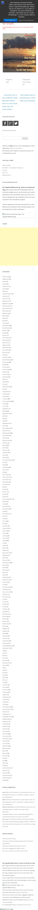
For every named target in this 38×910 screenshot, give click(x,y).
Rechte (4, 619)
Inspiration (5, 482)
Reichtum (5, 624)
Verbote (4, 712)
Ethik (3, 379)
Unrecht (4, 699)
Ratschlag (5, 616)
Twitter (15, 123)
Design (4, 333)
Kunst (4, 521)
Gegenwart (5, 413)
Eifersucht (5, 343)
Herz (3, 462)
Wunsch (4, 756)
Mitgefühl (5, 555)
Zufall (4, 765)
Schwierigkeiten (7, 646)
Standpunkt (6, 663)
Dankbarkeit (6, 328)
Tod (3, 682)
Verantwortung (7, 709)
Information (6, 477)
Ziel (3, 763)
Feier (3, 384)
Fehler (4, 382)
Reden (4, 621)
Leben (4, 531)
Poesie (4, 602)
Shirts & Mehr (6, 165)
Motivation (5, 563)
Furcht (4, 406)
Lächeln (4, 526)
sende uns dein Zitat (16, 148)
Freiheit (4, 394)
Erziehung (5, 377)
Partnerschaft (6, 587)
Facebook (4, 123)
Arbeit (4, 289)
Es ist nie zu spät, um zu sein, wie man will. (15, 851)
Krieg (3, 511)
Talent (4, 677)
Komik (4, 497)
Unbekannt (5, 697)
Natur (4, 572)
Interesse (5, 484)
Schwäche (5, 643)
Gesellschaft (6, 433)
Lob (3, 543)
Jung (3, 487)
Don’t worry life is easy (9, 839)
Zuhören (5, 770)
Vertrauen (5, 736)
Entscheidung (6, 360)
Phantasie (5, 597)
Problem (5, 609)
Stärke (4, 665)
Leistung (5, 536)
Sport (4, 658)
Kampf (4, 489)
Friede (4, 404)
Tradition (5, 685)
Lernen (4, 538)
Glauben (4, 443)
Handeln (5, 453)
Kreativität (5, 509)
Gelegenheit (6, 423)
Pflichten (5, 594)
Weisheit (5, 748)
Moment (5, 560)
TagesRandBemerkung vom (17, 28)
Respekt (4, 631)
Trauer (4, 687)
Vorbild (4, 741)
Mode (4, 558)
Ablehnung (5, 277)
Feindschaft (5, 387)
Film (3, 389)
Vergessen (5, 721)
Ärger (4, 291)
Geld (3, 421)
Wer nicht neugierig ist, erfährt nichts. (13, 848)
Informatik (5, 475)
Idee (3, 472)
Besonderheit (6, 308)
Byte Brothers (6, 175)
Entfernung (5, 357)
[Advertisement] (19, 247)
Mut (3, 567)
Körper (4, 501)
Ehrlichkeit (5, 340)
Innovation (5, 479)
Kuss (3, 523)
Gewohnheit (6, 440)
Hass (3, 455)
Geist (3, 416)
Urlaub (4, 702)
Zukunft (4, 773)
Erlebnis (4, 372)
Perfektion (5, 589)
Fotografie (5, 391)
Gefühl (4, 411)
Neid (3, 575)
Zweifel (4, 780)
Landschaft (5, 528)
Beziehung (5, 313)
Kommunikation (7, 499)
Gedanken (5, 409)
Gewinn (4, 438)
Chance (4, 323)
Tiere (3, 680)
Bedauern (5, 301)
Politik (4, 604)
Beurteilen (5, 311)
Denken (4, 330)
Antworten (5, 286)
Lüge (3, 545)
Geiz (3, 418)
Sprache (4, 660)
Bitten (4, 318)
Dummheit (5, 338)
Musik (4, 565)
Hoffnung (5, 467)
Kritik (4, 519)
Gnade (4, 448)
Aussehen (5, 299)
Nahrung (5, 570)
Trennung (5, 692)
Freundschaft (6, 401)
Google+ (10, 123)
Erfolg (4, 365)
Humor (4, 470)
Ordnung (5, 582)
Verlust (4, 729)
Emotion (5, 352)
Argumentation (7, 294)
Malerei (4, 550)
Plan (3, 599)
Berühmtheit (6, 306)
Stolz (3, 673)
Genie (4, 426)
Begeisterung (6, 303)
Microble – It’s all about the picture (12, 168)
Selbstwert (5, 648)
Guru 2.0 (4, 173)
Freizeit (4, 396)
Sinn (3, 653)
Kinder (4, 494)
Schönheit (5, 641)
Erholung (5, 367)
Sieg (3, 651)
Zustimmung (6, 775)
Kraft (3, 504)
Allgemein (5, 279)
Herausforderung (7, 460)
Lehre (4, 533)
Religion (4, 629)
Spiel (3, 655)
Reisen (4, 626)
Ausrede (4, 296)
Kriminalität (5, 514)
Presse (4, 607)
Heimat (4, 457)
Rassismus (5, 614)
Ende (3, 355)
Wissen (4, 753)
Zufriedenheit (6, 768)
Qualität (4, 611)
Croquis (4, 170)
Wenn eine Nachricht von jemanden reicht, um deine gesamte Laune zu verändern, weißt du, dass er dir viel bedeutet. (18, 794)
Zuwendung (6, 778)
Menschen (5, 553)
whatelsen (5, 814)
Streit (4, 675)
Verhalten (5, 724)
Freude (4, 399)
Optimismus (6, 580)
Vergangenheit (6, 717)
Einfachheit (5, 347)
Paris (3, 585)
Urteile (4, 704)
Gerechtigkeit (6, 428)
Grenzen (4, 450)
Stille (3, 670)
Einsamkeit (5, 350)
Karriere (4, 492)
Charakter (5, 325)
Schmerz (5, 638)
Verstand (5, 734)
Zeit (3, 761)
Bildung (4, 316)
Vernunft (5, 731)
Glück (4, 445)
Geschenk (5, 431)
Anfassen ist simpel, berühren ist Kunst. (14, 846)
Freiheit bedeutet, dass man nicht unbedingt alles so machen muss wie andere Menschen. (18, 809)
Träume (4, 690)
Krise (3, 516)
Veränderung (6, 707)
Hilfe (3, 465)
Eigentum (5, 345)
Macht (4, 548)
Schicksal (5, 636)
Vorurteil (5, 743)
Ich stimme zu (10, 20)
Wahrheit (5, 746)
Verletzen (5, 726)
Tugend (4, 695)
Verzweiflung (6, 739)
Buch (3, 321)
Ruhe (4, 633)
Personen (5, 592)
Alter (3, 281)
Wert (3, 751)
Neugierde (5, 577)
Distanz (4, 335)
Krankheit (5, 506)
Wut (3, 758)
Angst (4, 284)
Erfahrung (5, 362)
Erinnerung (5, 369)
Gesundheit (5, 435)
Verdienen (5, 714)
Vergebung (5, 719)
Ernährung (5, 374)
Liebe (7, 82)
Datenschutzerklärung (26, 20)
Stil (3, 668)
